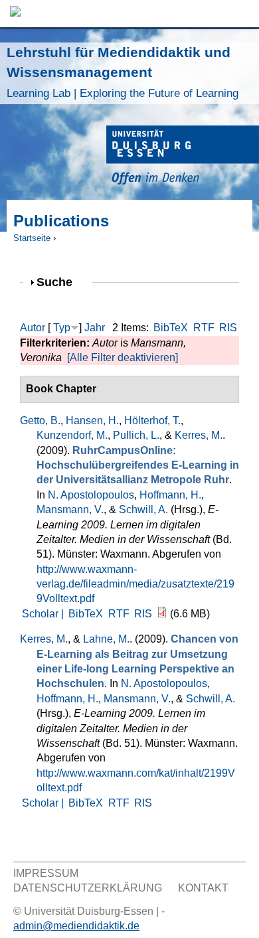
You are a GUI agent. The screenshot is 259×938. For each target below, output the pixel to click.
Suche (60, 282)
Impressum (45, 873)
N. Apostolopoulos (91, 495)
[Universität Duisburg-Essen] (182, 157)
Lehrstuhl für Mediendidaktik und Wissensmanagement (122, 72)
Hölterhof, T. (152, 420)
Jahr (94, 327)
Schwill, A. (143, 509)
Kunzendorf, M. (72, 435)
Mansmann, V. (70, 509)
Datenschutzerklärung (87, 888)
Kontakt (203, 888)
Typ (61, 327)
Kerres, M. (198, 435)
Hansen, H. (92, 420)
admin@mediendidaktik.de (76, 925)
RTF (204, 327)
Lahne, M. (106, 639)
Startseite (31, 238)
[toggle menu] (242, 13)
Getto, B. (40, 420)
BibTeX (170, 327)
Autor (32, 327)
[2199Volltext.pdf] (162, 613)
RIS (228, 327)
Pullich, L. (136, 435)
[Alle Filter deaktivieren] (122, 357)
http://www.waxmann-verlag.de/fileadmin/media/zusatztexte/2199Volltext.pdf (135, 584)
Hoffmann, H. (170, 495)
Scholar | (44, 613)
